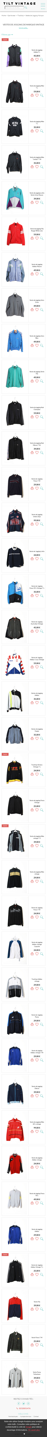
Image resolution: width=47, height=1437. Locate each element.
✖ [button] (24, 1434)
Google (28, 1427)
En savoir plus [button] (34, 1430)
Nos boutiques (13, 1416)
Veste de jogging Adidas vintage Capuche (37, 944)
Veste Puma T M (36, 1337)
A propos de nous (25, 1416)
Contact (36, 1416)
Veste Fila (37, 1302)
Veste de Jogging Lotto (36, 551)
